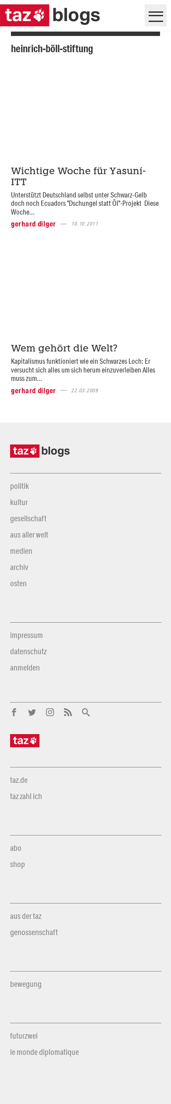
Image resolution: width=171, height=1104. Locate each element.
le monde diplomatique (44, 1052)
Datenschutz (28, 651)
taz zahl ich (26, 796)
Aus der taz (25, 916)
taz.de (19, 780)
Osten (18, 583)
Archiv (19, 567)
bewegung (26, 984)
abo (15, 848)
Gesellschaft (28, 518)
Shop (17, 864)
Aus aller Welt (29, 534)
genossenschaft (34, 932)
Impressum (26, 635)
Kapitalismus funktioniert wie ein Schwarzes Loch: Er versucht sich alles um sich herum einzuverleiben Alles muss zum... (83, 369)
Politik (19, 486)
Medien (21, 551)
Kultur (19, 502)
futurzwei (24, 1035)
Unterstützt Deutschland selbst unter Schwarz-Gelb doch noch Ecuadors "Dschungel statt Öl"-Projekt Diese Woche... (85, 203)
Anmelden (25, 667)
